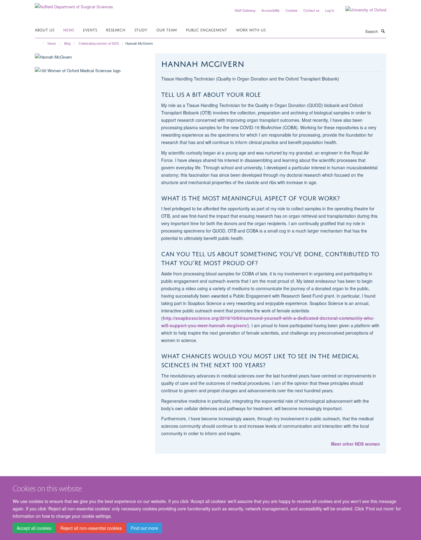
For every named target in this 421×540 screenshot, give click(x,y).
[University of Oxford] (361, 10)
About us (44, 29)
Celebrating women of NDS (99, 43)
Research (115, 29)
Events (90, 29)
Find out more (144, 528)
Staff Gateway (245, 10)
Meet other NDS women (355, 444)
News (68, 29)
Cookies (291, 10)
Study (140, 29)
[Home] (40, 43)
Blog (67, 43)
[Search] (382, 30)
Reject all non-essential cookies (91, 528)
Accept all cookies (34, 528)
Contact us (311, 10)
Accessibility (270, 10)
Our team (166, 29)
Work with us (251, 29)
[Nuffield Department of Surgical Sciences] (74, 4)
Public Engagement (206, 29)
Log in (329, 10)
